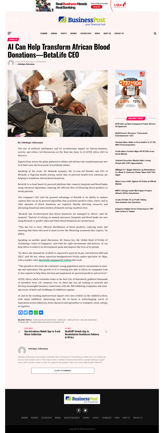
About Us (107, 33)
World (97, 33)
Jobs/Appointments (72, 417)
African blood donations (45, 320)
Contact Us (119, 33)
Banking (25, 417)
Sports (64, 33)
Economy (43, 33)
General (54, 33)
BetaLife (62, 320)
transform (24, 322)
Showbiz (73, 33)
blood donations (89, 320)
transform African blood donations (47, 322)
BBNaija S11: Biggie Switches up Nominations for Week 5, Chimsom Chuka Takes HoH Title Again (135, 172)
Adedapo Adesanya (26, 64)
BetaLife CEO (73, 320)
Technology (106, 417)
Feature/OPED (85, 33)
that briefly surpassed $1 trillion (55, 260)
